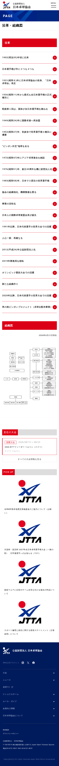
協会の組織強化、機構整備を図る (19, 192)
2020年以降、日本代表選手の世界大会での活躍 (26, 295)
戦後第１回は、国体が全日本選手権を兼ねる (25, 109)
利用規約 (6, 730)
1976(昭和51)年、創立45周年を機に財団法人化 (27, 169)
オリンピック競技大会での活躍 (18, 272)
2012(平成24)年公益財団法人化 (19, 249)
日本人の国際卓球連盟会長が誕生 (19, 215)
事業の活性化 (9, 203)
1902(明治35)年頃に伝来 (15, 57)
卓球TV (6, 687)
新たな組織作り (10, 284)
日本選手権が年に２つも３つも (18, 69)
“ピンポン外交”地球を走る (15, 146)
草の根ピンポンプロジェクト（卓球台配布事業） (27, 307)
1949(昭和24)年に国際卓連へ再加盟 (21, 120)
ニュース (7, 680)
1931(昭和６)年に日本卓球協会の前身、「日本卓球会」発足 (26, 82)
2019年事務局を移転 (13, 261)
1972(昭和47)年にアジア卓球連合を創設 (23, 157)
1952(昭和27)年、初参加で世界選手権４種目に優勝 (27, 133)
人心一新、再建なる (12, 238)
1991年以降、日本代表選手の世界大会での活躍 (26, 226)
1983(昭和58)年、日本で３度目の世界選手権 (25, 180)
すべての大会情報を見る (29, 459)
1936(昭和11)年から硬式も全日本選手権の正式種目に (27, 96)
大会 (5, 673)
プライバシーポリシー (11, 733)
